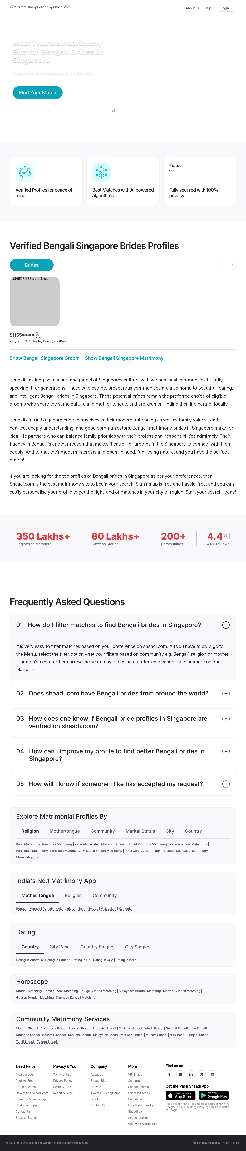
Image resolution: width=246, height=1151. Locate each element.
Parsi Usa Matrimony (57, 844)
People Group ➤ (230, 1142)
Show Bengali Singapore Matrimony (124, 358)
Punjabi (48, 908)
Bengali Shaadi (79, 1028)
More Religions (27, 857)
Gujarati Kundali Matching (35, 997)
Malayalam (108, 908)
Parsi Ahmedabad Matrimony (96, 844)
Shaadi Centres (138, 1087)
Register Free (24, 1081)
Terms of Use (62, 1074)
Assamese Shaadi (53, 1028)
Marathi (35, 908)
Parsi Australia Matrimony (188, 844)
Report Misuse (63, 1093)
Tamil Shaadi (25, 1041)
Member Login (25, 1074)
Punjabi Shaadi (198, 1035)
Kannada (125, 908)
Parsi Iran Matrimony (65, 851)
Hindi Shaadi (154, 1028)
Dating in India (125, 960)
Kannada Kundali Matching (76, 997)
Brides (31, 264)
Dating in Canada (57, 960)
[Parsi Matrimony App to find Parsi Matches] (181, 1095)
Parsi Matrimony (28, 844)
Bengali (21, 908)
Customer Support (28, 1105)
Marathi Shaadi (27, 1028)
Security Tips (62, 1087)
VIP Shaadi (135, 1074)
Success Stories (26, 1117)
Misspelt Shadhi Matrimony (102, 851)
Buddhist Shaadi (104, 1028)
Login (225, 8)
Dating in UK (81, 960)
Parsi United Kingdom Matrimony (143, 844)
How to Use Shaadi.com (32, 1093)
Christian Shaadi (131, 1028)
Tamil (82, 908)
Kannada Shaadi (28, 1035)
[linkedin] (191, 1074)
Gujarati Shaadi (177, 1028)
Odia (59, 908)
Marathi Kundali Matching (181, 991)
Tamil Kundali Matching (61, 991)
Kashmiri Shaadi (54, 1035)
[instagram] (180, 1074)
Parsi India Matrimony (32, 851)
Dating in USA (103, 960)
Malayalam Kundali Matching (140, 991)
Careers (96, 1087)
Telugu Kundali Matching (98, 991)
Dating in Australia (29, 960)
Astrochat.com (138, 1117)
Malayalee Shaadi (106, 1035)
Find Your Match (37, 93)
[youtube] (212, 1074)
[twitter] (202, 1074)
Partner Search (26, 1087)
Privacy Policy (62, 1081)
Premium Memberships (31, 1099)
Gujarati (70, 908)
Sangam (134, 1081)
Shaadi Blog (99, 1081)
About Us (97, 1074)
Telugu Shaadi (47, 1041)
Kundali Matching (29, 991)
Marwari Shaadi (132, 1035)
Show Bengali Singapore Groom (45, 358)
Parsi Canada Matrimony (143, 851)
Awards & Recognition (106, 1093)
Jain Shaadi (198, 1028)
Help (207, 8)
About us (192, 8)
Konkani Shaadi (79, 1035)
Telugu (93, 908)
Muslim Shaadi (156, 1035)
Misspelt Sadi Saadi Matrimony (185, 851)
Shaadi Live (136, 1099)
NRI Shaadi (177, 1035)
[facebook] (169, 1074)
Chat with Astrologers (142, 1124)
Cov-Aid (96, 1099)
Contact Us (23, 1111)
